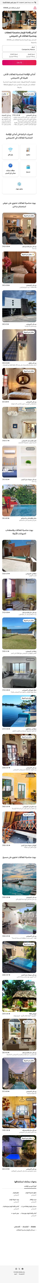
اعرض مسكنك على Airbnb (11, 8)
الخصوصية (22, 1274)
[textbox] (28, 56)
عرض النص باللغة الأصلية (9, 2)
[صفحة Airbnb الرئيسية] (35, 8)
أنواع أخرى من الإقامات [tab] (30, 1186)
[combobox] (19, 49)
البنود (15, 1274)
